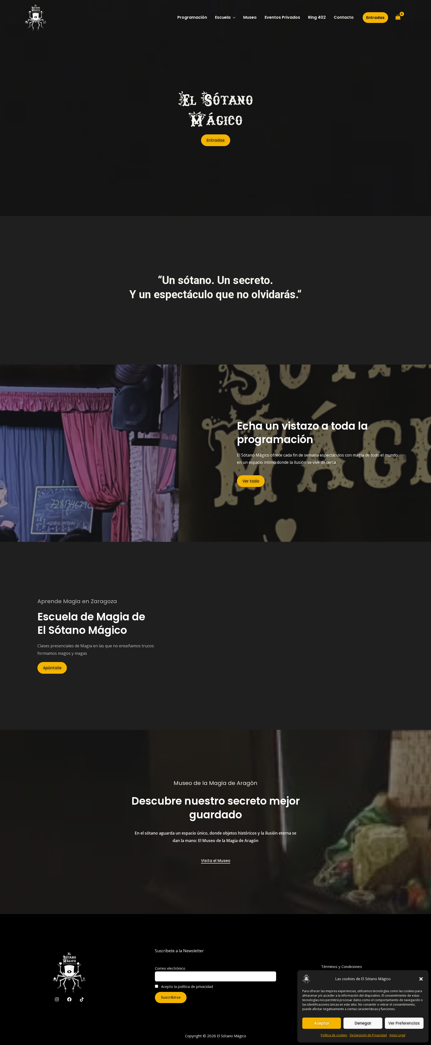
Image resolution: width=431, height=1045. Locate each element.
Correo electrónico (170, 968)
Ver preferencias (404, 1023)
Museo (250, 17)
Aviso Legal (397, 1035)
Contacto (344, 17)
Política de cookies (334, 1035)
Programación (192, 17)
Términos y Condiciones (341, 966)
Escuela (222, 17)
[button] (421, 978)
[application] (232, 17)
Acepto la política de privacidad (186, 986)
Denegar (363, 1023)
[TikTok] (82, 999)
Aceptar (321, 1023)
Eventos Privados (282, 17)
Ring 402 (317, 17)
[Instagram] (57, 999)
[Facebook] (69, 999)
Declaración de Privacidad (368, 1035)
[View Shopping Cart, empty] (398, 17)
